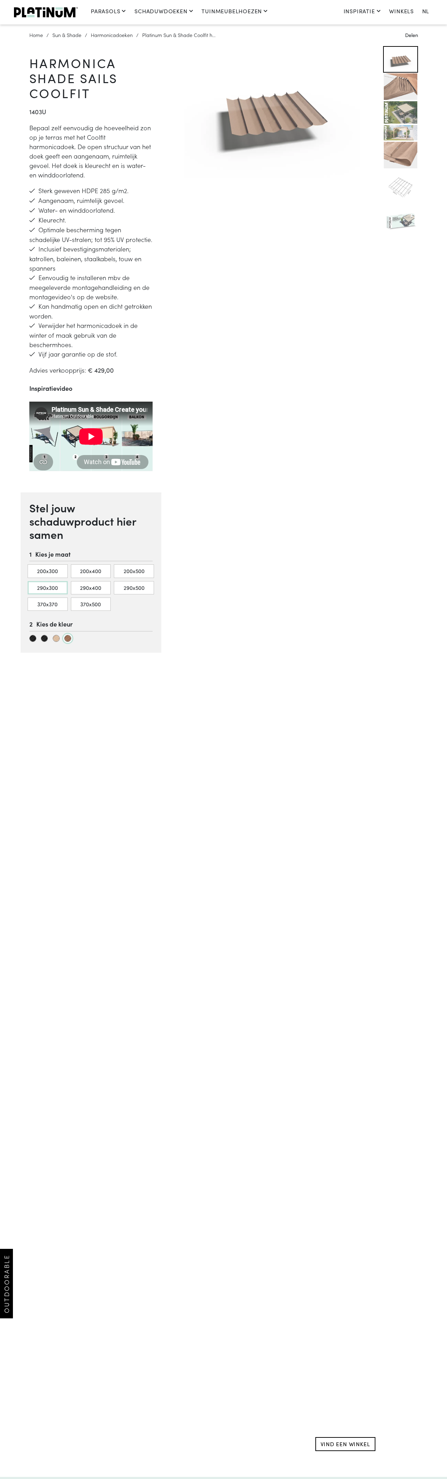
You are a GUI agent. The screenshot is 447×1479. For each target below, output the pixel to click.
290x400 (90, 587)
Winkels (401, 11)
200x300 (47, 570)
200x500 (134, 570)
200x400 (90, 570)
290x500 (134, 587)
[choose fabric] (32, 638)
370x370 (47, 604)
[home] (46, 12)
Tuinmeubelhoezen (231, 11)
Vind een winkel (345, 1444)
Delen (411, 34)
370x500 (90, 604)
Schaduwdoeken (160, 11)
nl (425, 11)
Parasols (105, 11)
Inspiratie (359, 11)
